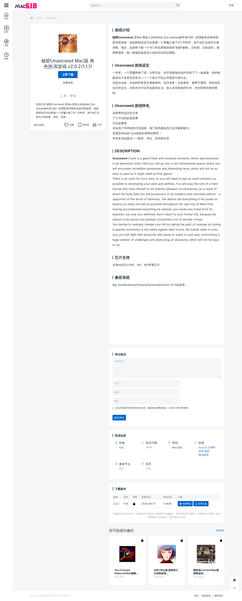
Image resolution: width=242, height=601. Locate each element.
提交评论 (119, 417)
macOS (203, 447)
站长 (121, 447)
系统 (206, 451)
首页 (196, 595)
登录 (231, 5)
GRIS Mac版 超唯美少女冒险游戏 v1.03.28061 (166, 571)
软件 (39, 17)
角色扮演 (204, 454)
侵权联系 (218, 595)
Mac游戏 (51, 17)
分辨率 (211, 447)
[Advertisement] (175, 316)
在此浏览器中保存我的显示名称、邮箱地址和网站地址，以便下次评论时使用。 (153, 407)
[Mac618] (30, 5)
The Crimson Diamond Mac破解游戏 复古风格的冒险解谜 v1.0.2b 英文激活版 (127, 571)
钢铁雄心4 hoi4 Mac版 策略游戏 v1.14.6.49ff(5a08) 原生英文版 (206, 571)
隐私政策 (206, 595)
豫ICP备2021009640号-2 (59, 595)
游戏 (201, 451)
